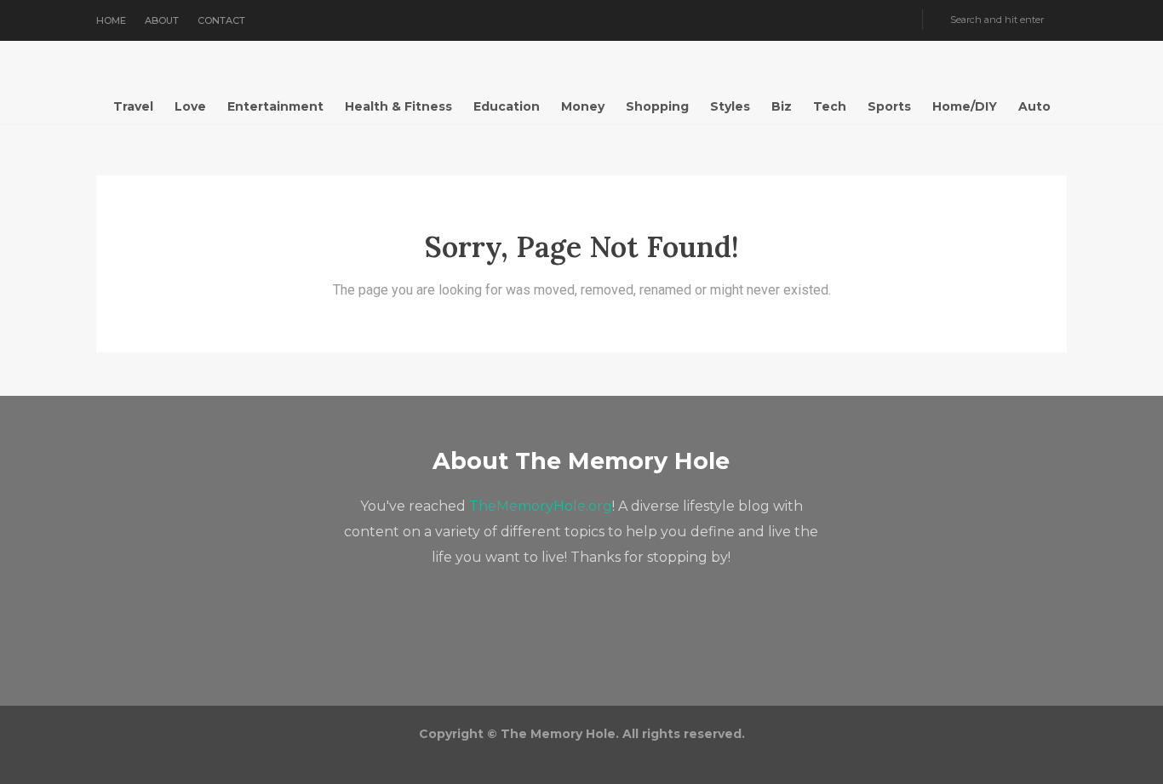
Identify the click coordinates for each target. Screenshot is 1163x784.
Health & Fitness (398, 106)
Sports (889, 106)
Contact (221, 20)
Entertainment (275, 106)
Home (111, 20)
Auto (1034, 106)
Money (582, 106)
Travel (133, 106)
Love (190, 106)
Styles (730, 106)
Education (506, 106)
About (162, 20)
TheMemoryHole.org (540, 506)
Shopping (657, 106)
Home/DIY (964, 106)
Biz (781, 106)
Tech (829, 106)
